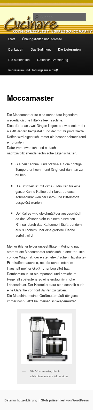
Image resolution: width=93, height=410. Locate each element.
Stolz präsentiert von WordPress (65, 400)
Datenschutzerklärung (52, 59)
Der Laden (15, 49)
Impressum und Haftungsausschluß (33, 70)
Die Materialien (19, 59)
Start (11, 39)
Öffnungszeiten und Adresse (42, 39)
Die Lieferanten (69, 49)
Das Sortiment (41, 49)
